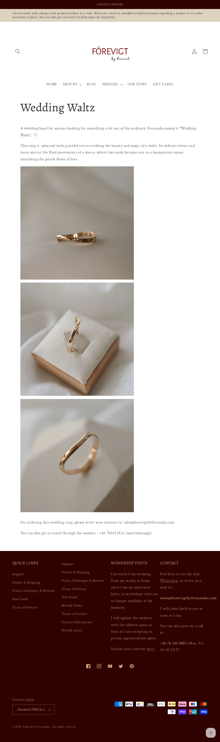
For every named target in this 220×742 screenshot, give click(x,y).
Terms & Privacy (24, 607)
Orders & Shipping (26, 582)
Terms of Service (74, 614)
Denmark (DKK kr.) (31, 709)
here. (151, 648)
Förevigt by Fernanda (36, 726)
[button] (17, 51)
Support (18, 574)
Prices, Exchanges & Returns (33, 590)
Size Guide (20, 599)
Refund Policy (72, 605)
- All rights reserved (63, 726)
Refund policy (72, 630)
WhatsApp (169, 580)
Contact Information (77, 622)
